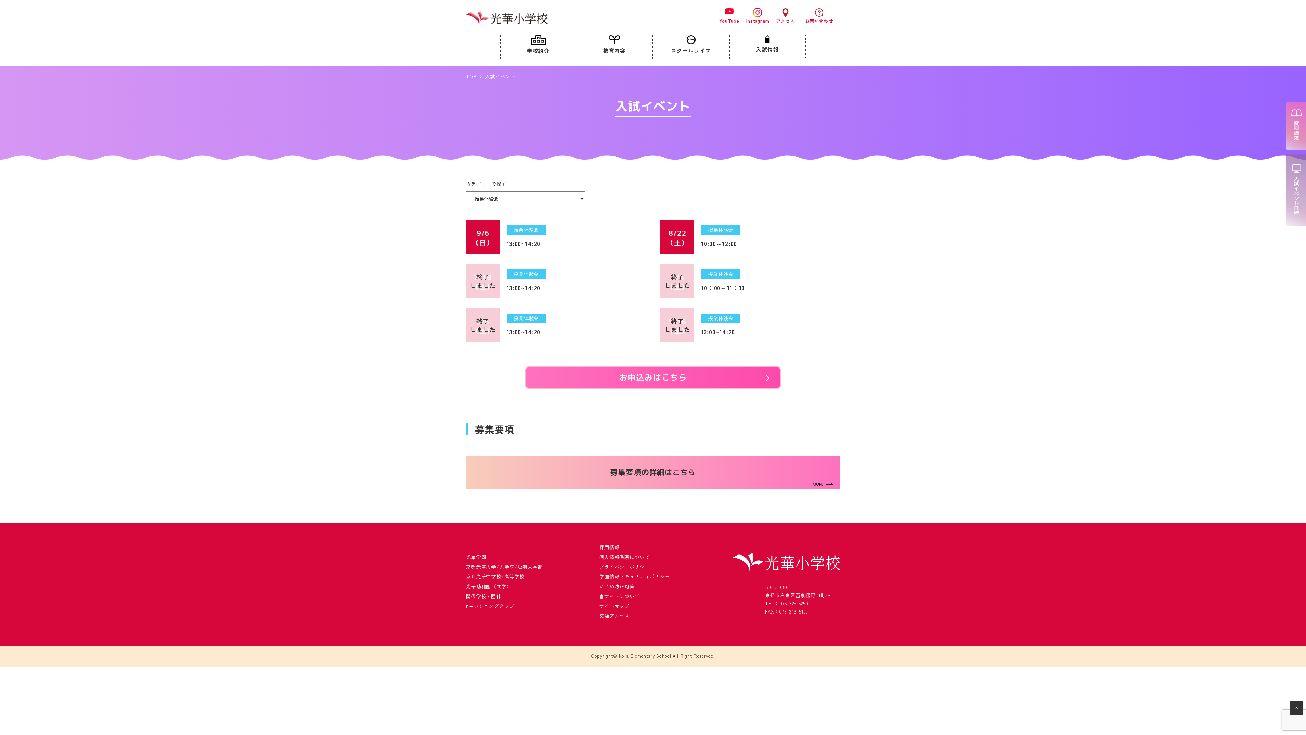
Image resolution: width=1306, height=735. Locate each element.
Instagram (757, 21)
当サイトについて (619, 596)
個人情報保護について (624, 557)
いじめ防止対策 (617, 586)
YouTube (729, 20)
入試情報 (767, 49)
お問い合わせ (819, 21)
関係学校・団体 (483, 596)
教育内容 (614, 50)
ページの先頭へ (1297, 709)
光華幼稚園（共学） (489, 586)
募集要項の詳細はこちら (653, 472)
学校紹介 (538, 51)
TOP (471, 76)
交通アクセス (614, 615)
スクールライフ (691, 50)
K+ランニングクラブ (490, 606)
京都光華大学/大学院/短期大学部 (504, 566)
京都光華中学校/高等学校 (495, 576)
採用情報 (609, 547)
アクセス (785, 21)
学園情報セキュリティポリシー (634, 576)
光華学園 (476, 557)
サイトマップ (614, 606)
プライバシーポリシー (624, 566)
